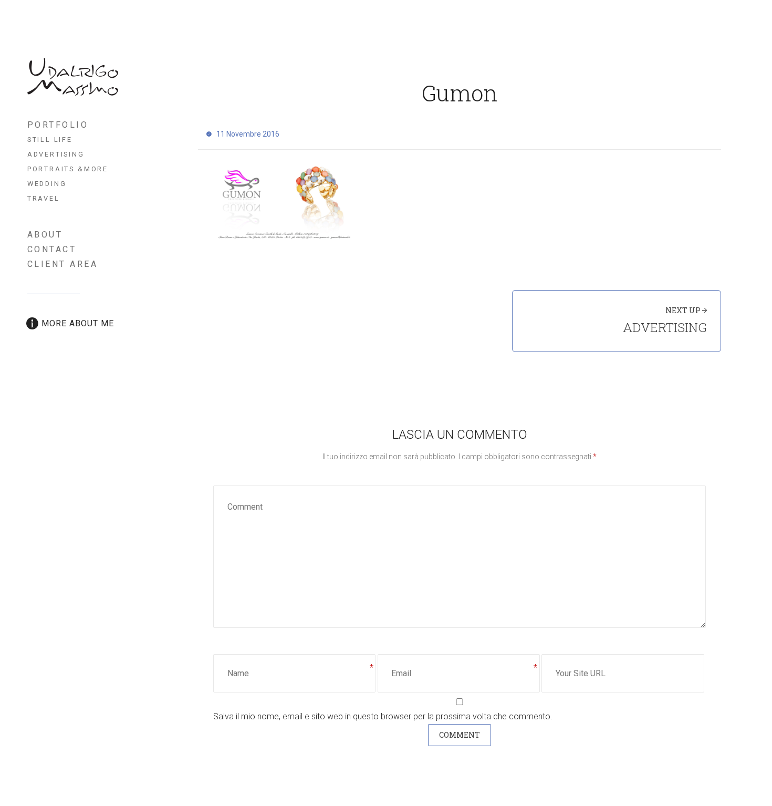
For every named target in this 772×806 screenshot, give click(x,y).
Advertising (56, 154)
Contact (52, 249)
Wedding (47, 184)
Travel (43, 198)
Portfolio (58, 125)
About (45, 235)
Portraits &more (67, 169)
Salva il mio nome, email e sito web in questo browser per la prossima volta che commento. (382, 716)
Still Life (49, 139)
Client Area (62, 264)
